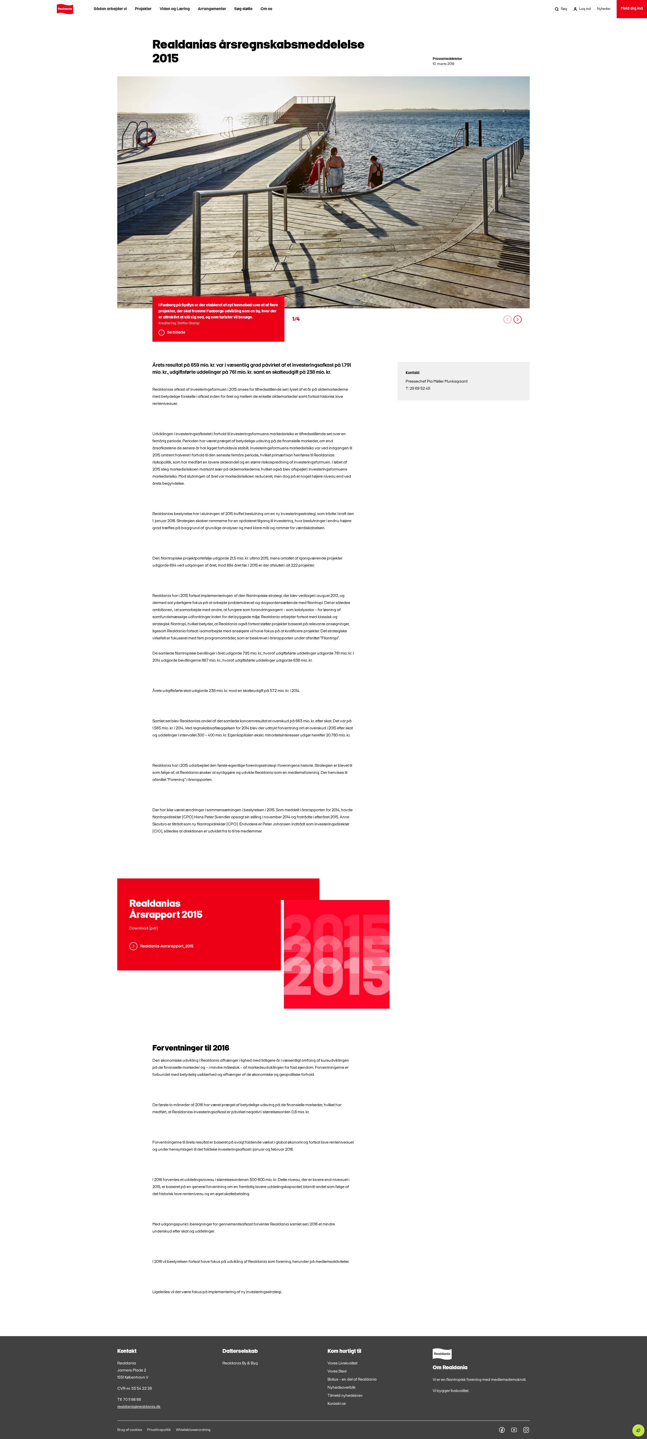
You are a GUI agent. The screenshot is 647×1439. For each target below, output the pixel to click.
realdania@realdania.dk (138, 1407)
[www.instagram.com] (526, 1429)
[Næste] (518, 319)
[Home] (65, 9)
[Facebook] (501, 1429)
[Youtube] (514, 1429)
